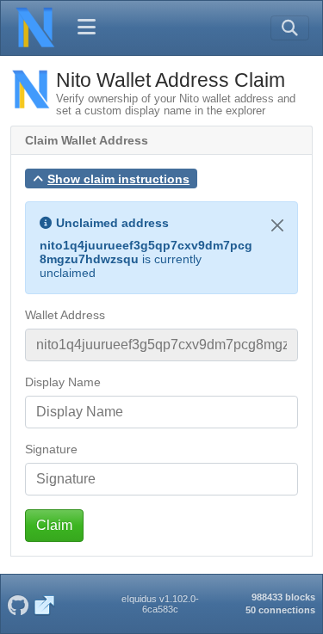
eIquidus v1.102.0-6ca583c (160, 604)
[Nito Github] (17, 604)
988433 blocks (283, 597)
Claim (54, 525)
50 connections (280, 610)
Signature (51, 449)
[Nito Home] (35, 27)
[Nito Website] (45, 604)
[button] (111, 179)
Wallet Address (65, 315)
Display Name (63, 382)
